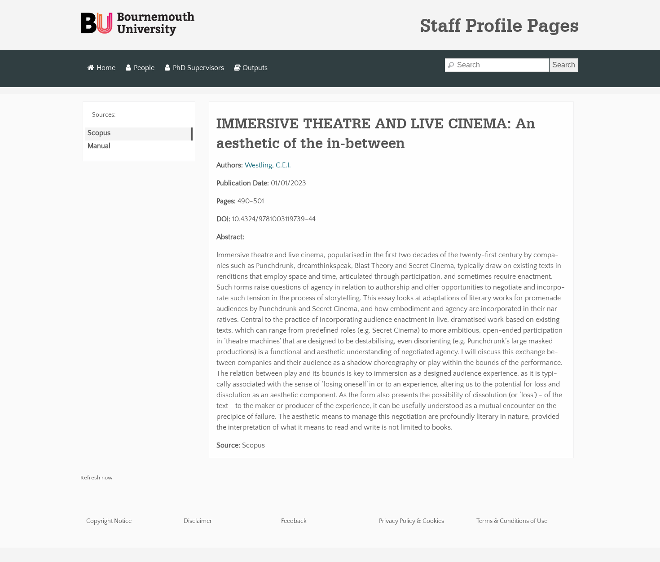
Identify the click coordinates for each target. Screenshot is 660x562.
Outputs (255, 68)
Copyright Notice (109, 521)
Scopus (99, 133)
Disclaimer (198, 521)
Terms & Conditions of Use (511, 521)
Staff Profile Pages (499, 25)
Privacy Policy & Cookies (411, 521)
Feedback (294, 521)
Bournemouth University (137, 24)
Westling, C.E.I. (268, 165)
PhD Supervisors (198, 68)
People (144, 68)
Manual (99, 146)
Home (106, 68)
